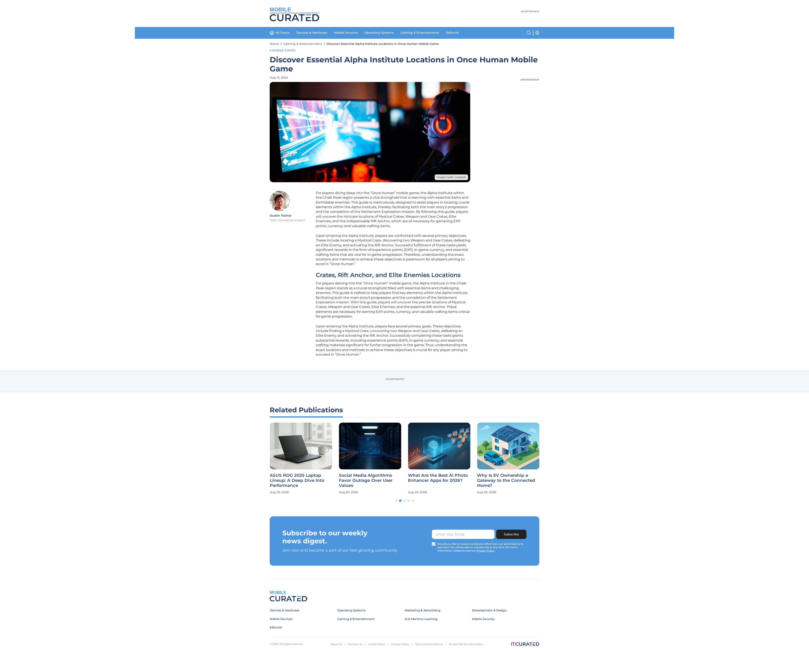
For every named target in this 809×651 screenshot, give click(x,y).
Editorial (452, 33)
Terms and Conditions (429, 644)
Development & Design (489, 610)
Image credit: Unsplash (451, 177)
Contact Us (355, 644)
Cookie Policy (376, 644)
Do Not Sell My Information (466, 644)
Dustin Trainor (281, 215)
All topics (283, 33)
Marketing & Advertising (422, 610)
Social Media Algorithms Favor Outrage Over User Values (365, 480)
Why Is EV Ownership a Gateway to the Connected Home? (506, 480)
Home (274, 44)
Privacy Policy (400, 644)
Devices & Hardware (311, 33)
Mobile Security (483, 619)
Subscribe (511, 534)
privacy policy (485, 550)
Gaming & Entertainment (419, 33)
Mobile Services (346, 33)
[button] (396, 500)
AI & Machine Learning (421, 619)
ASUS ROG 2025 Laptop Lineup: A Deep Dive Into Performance (297, 480)
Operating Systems (379, 33)
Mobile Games (284, 50)
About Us (336, 644)
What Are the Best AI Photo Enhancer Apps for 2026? (438, 478)
